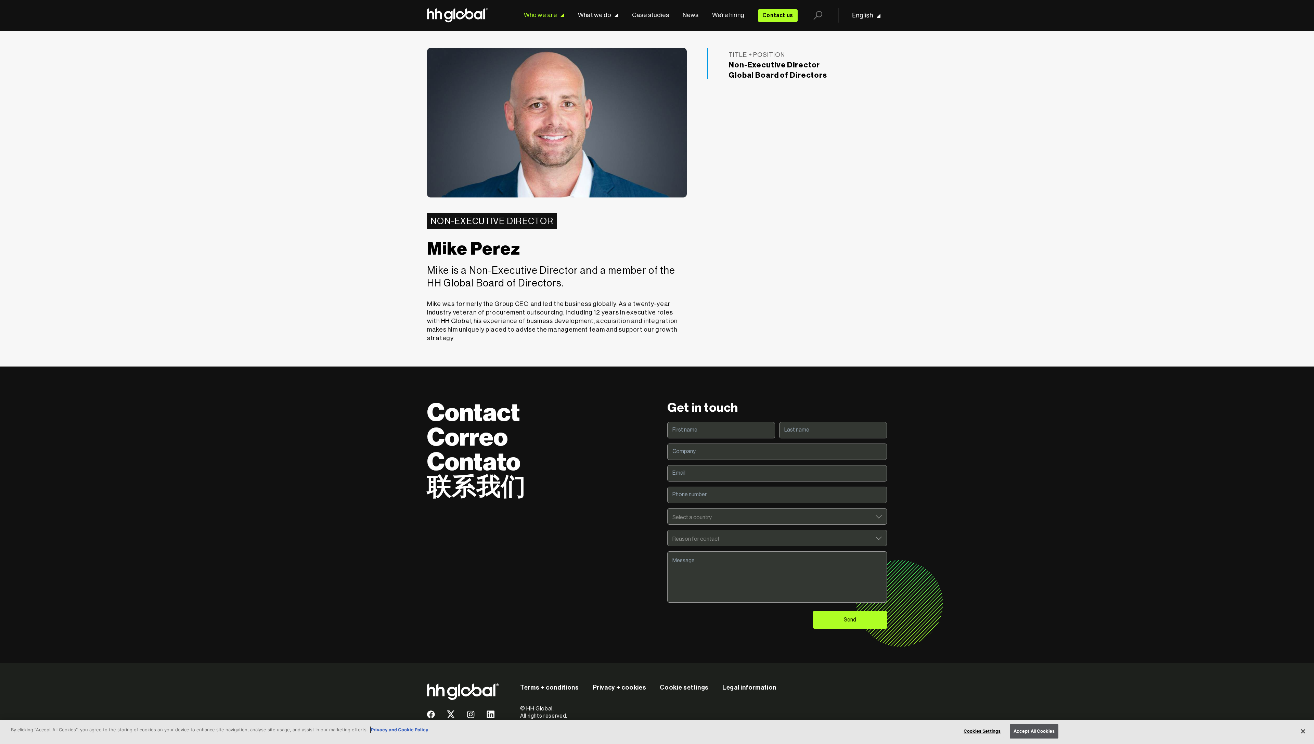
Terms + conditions (549, 687)
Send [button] (850, 620)
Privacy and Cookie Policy (399, 729)
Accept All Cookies (1034, 731)
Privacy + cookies (619, 687)
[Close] (1303, 731)
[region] (657, 732)
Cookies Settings (982, 731)
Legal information (749, 687)
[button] (431, 716)
